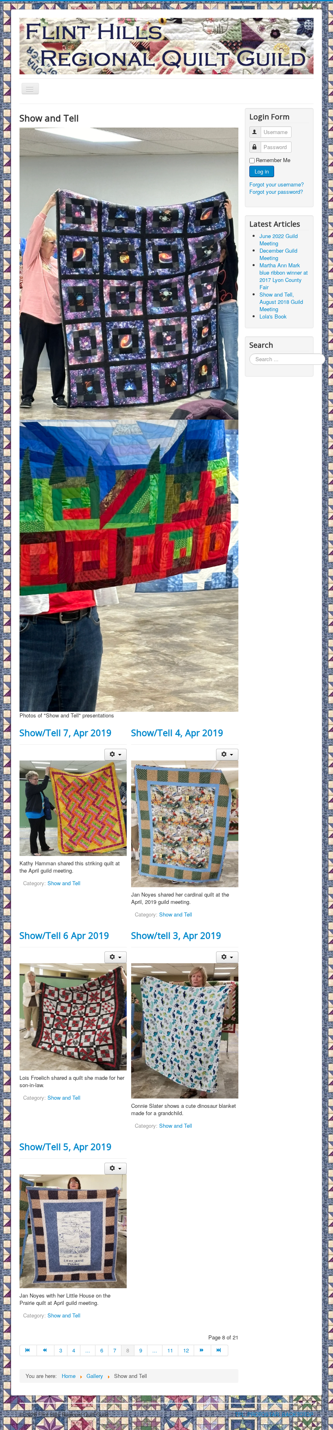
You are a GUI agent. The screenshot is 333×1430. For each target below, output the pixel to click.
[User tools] (115, 754)
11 (170, 1350)
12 (186, 1350)
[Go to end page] (219, 1350)
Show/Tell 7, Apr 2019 (65, 732)
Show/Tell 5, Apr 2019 (65, 1146)
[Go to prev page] (45, 1350)
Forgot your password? (276, 191)
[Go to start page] (28, 1350)
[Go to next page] (202, 1350)
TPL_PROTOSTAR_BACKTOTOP (274, 1414)
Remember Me (273, 160)
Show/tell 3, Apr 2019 (176, 935)
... (87, 1350)
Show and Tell (64, 883)
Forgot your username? (276, 184)
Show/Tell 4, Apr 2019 (177, 732)
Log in (262, 171)
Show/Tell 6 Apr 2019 (64, 935)
